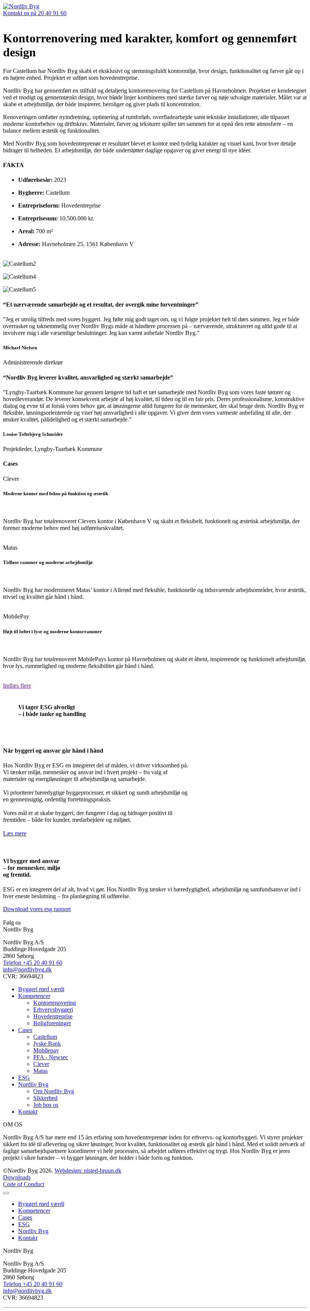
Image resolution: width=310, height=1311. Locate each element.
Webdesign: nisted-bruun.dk (87, 1170)
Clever (41, 1064)
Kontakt (27, 1111)
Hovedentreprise (53, 1016)
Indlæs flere (17, 685)
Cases (25, 1030)
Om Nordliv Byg (53, 1091)
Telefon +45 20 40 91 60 (32, 962)
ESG (24, 1077)
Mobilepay (46, 1050)
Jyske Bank (47, 1043)
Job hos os (45, 1105)
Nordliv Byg (33, 1084)
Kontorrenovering (54, 1003)
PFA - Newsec (50, 1057)
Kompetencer (34, 996)
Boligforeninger (52, 1023)
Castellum (45, 1037)
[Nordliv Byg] (21, 6)
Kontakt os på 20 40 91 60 (35, 13)
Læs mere (14, 833)
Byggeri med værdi (41, 989)
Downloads (17, 1177)
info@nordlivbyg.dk (27, 969)
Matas (40, 1071)
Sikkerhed (45, 1098)
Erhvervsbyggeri (53, 1009)
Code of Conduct (23, 1184)
